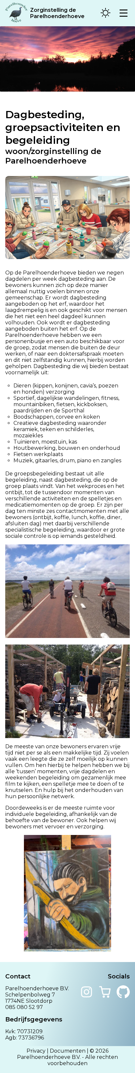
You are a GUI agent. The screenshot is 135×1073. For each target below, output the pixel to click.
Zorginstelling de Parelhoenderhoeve (57, 13)
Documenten (68, 1051)
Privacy (36, 1051)
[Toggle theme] (105, 13)
